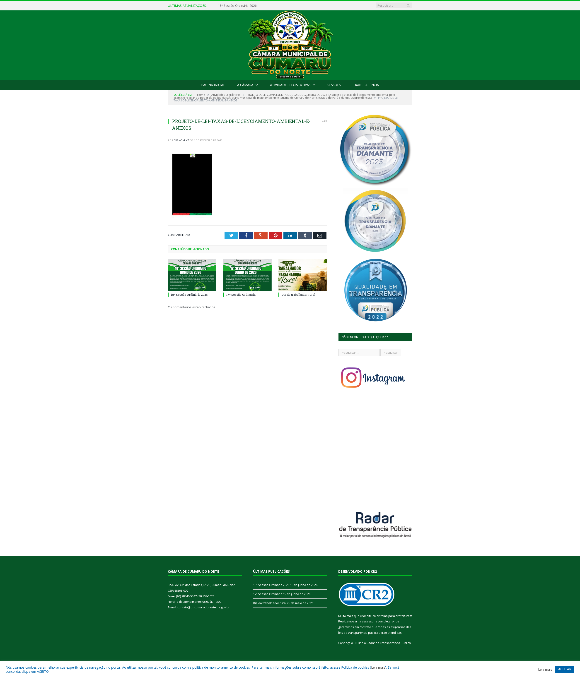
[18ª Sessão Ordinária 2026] (192, 275)
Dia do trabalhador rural (298, 295)
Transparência (366, 85)
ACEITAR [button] (564, 669)
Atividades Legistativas (290, 85)
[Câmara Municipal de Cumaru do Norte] (290, 44)
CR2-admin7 (181, 140)
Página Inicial (213, 85)
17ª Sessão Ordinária (233, 6)
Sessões (334, 85)
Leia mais (378, 667)
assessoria (369, 621)
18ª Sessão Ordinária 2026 (189, 295)
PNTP (357, 643)
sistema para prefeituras (394, 616)
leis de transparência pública (358, 633)
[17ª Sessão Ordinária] (247, 275)
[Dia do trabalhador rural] (302, 275)
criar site (366, 616)
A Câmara (245, 85)
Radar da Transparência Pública (389, 643)
